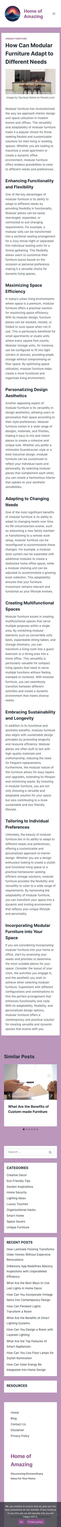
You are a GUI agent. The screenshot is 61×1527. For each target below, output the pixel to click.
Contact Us (18, 1424)
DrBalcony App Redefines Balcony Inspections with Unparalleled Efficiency (30, 1271)
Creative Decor (17, 1175)
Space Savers (16, 1221)
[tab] (24, 1129)
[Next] (51, 1095)
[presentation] (30, 1082)
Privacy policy (35, 1521)
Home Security (17, 1192)
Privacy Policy (20, 1436)
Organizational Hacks (21, 1210)
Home (15, 1412)
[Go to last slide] (9, 1095)
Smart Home (15, 1215)
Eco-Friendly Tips (18, 1181)
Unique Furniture (16, 38)
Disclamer (17, 1430)
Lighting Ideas (16, 1198)
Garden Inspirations (20, 1186)
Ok (21, 1521)
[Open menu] (54, 13)
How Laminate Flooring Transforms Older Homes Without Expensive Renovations (30, 1254)
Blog (14, 1418)
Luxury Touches (17, 1204)
